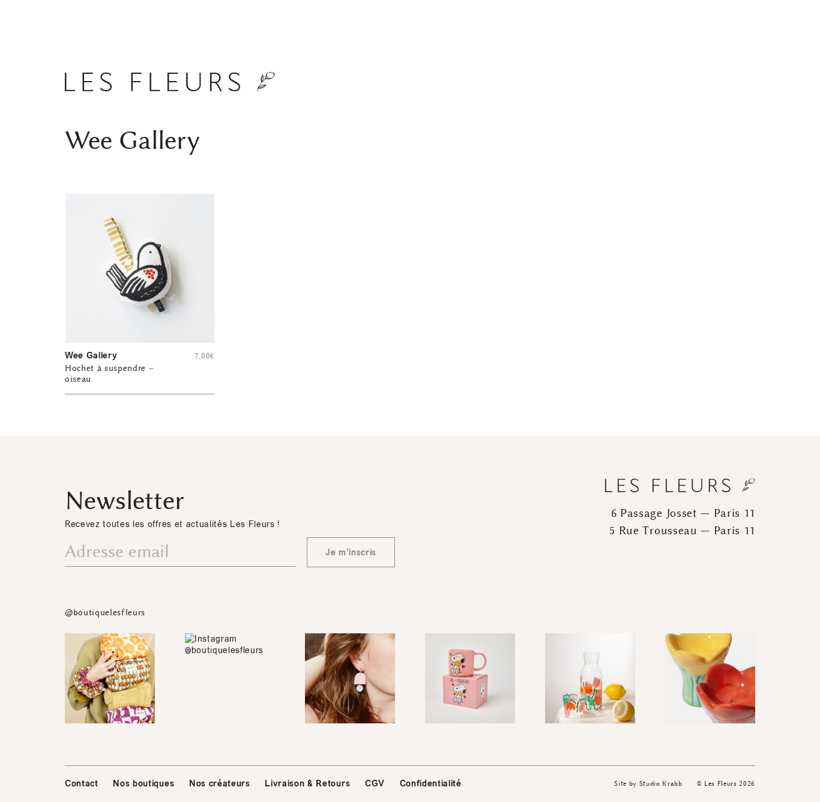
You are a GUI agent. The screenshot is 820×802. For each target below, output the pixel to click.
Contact (81, 783)
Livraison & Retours (307, 783)
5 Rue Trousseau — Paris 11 (682, 530)
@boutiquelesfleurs (105, 613)
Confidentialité (431, 783)
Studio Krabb (661, 784)
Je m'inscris (350, 552)
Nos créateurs (219, 783)
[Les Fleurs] (170, 81)
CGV (375, 783)
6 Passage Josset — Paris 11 (683, 513)
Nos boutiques (143, 783)
